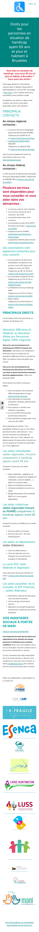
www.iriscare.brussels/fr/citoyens (21, 242)
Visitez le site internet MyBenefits (16, 631)
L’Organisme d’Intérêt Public (19, 141)
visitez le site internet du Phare (22, 138)
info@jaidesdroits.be (15, 664)
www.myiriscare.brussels (17, 396)
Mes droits (8, 93)
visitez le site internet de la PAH (20, 296)
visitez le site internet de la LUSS (20, 274)
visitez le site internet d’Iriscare (23, 149)
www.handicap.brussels (12, 160)
